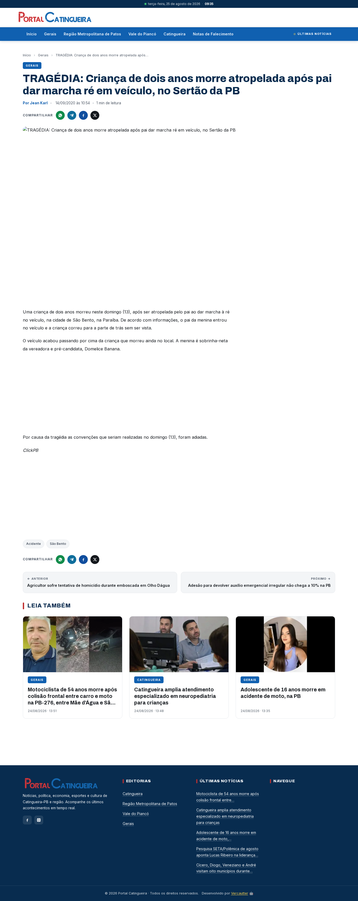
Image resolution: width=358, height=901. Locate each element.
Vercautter (239, 893)
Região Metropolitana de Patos (92, 34)
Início (31, 34)
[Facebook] (27, 820)
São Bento (58, 544)
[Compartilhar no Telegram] (71, 115)
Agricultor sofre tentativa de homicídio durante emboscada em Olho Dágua (98, 582)
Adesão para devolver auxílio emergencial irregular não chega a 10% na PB (259, 582)
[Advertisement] (127, 394)
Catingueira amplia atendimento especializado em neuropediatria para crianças (175, 696)
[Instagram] (38, 820)
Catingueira (175, 34)
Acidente (33, 544)
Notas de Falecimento (213, 34)
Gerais (50, 34)
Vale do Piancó (142, 34)
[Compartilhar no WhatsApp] (60, 115)
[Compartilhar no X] (94, 115)
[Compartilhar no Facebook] (83, 115)
